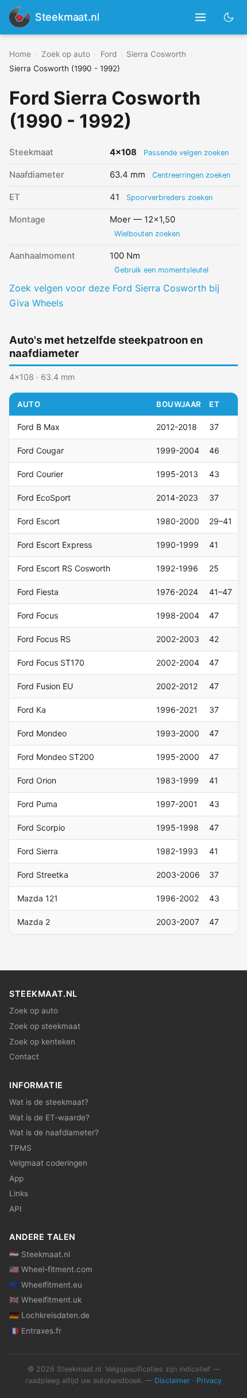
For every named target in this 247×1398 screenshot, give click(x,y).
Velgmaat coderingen (48, 1162)
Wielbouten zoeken (147, 233)
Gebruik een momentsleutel (161, 270)
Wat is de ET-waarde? (49, 1117)
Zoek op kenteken (42, 1041)
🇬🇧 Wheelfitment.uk (45, 1299)
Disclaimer (172, 1380)
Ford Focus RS (44, 639)
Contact (24, 1056)
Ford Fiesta (38, 592)
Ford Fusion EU (45, 686)
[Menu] (201, 17)
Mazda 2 (33, 922)
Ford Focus (37, 615)
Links (18, 1193)
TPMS (20, 1148)
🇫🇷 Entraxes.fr (35, 1330)
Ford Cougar (40, 450)
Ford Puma (37, 804)
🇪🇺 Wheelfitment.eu (45, 1284)
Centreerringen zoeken (191, 175)
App (16, 1178)
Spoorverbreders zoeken (169, 197)
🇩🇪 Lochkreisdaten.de (49, 1315)
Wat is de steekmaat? (48, 1102)
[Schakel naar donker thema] (229, 17)
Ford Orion (36, 780)
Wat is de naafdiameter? (54, 1132)
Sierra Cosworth (156, 54)
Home (20, 54)
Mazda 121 (37, 898)
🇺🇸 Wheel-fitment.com (50, 1269)
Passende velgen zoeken (186, 152)
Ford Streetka (42, 874)
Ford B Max (38, 427)
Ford (109, 54)
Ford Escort (38, 521)
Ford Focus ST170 (50, 662)
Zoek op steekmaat (44, 1026)
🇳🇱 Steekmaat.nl (39, 1254)
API (15, 1208)
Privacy (209, 1380)
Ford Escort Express (54, 545)
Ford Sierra (37, 851)
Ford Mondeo (42, 733)
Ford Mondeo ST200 (55, 757)
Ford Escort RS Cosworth (63, 568)
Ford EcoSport (44, 497)
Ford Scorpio (41, 827)
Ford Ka (31, 710)
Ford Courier (40, 474)
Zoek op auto (65, 54)
